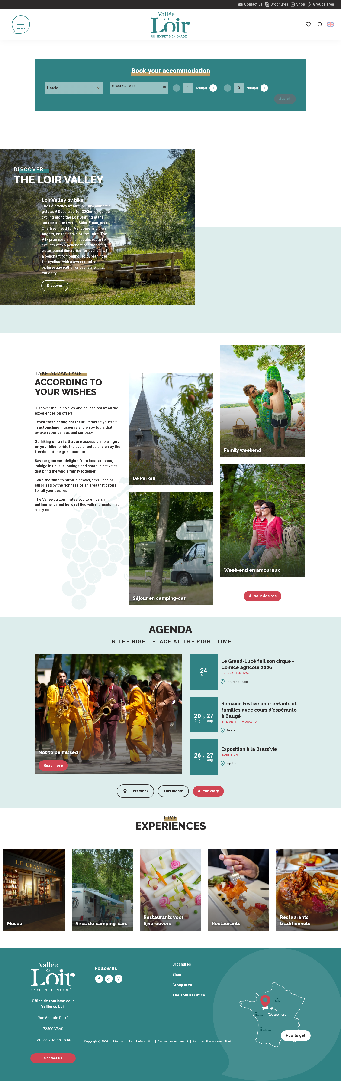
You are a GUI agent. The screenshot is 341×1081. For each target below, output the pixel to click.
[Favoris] (309, 24)
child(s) (252, 88)
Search (285, 99)
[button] (319, 24)
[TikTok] (109, 979)
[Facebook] (99, 979)
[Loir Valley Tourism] (170, 25)
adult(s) (201, 88)
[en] (330, 24)
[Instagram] (118, 979)
